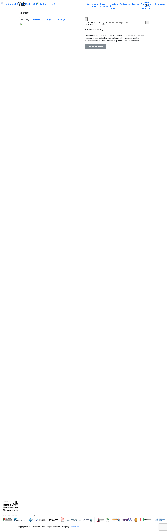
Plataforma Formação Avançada (146, 6)
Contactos (160, 4)
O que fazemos (104, 5)
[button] (95, 46)
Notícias (135, 4)
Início (88, 4)
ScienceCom (74, 527)
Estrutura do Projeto (114, 6)
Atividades (125, 4)
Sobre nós (95, 5)
